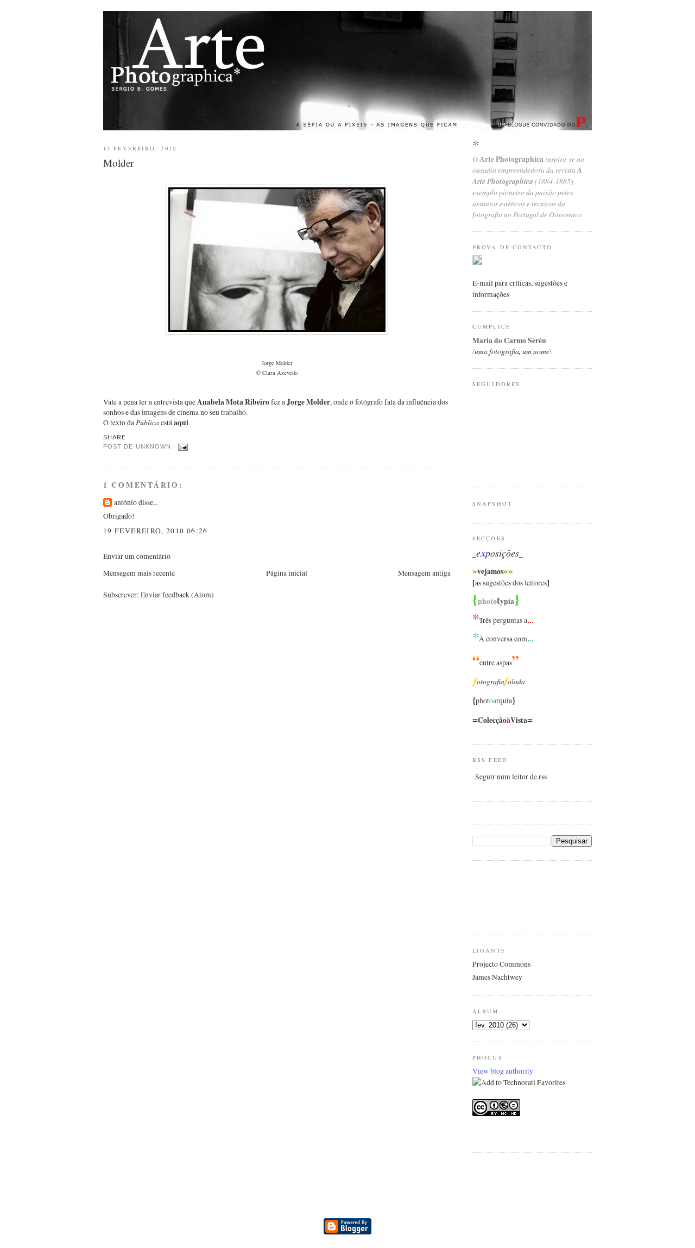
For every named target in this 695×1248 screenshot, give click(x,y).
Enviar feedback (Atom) (177, 595)
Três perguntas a (503, 620)
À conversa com (503, 639)
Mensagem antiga (424, 573)
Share (114, 437)
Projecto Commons (501, 964)
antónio (125, 502)
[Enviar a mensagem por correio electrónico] (181, 446)
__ (497, 554)
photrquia (493, 700)
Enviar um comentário (136, 556)
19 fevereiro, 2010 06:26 (155, 530)
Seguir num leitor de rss (511, 776)
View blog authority (502, 1071)
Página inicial (286, 573)
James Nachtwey (497, 977)
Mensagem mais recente (139, 573)
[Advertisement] (515, 896)
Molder (118, 162)
